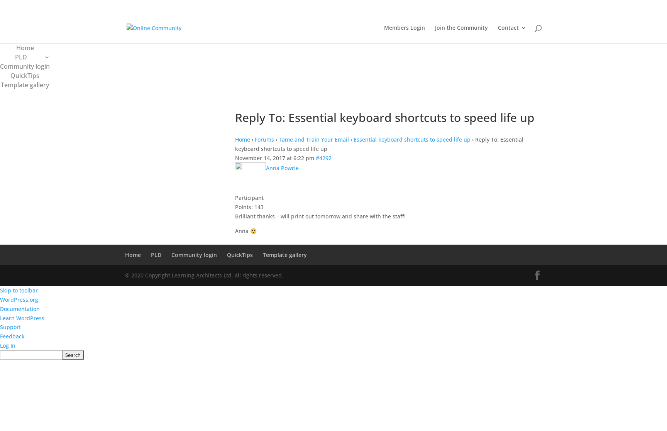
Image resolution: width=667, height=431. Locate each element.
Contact (508, 28)
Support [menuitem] (10, 327)
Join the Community (461, 28)
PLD (21, 57)
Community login (25, 66)
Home (25, 48)
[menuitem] (333, 355)
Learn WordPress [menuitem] (22, 318)
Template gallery (25, 85)
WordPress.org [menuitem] (19, 299)
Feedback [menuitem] (12, 336)
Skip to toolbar (19, 290)
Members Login (404, 28)
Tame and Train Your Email (314, 139)
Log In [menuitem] (7, 345)
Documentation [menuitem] (20, 309)
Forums (264, 139)
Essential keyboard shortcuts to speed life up (412, 139)
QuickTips (24, 75)
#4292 (324, 158)
